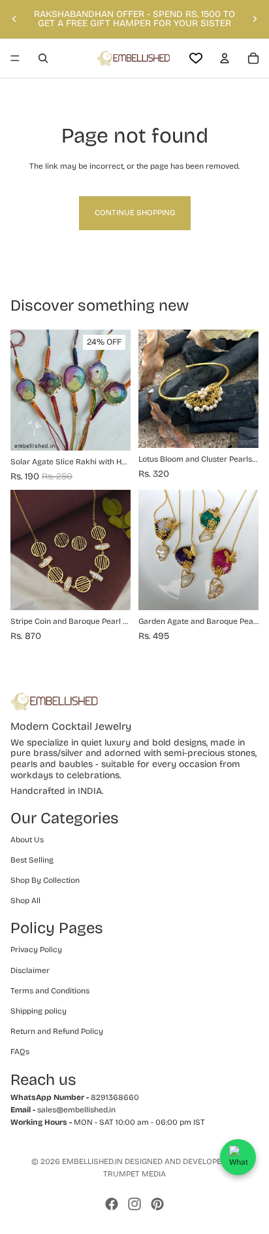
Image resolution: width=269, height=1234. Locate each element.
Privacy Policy (36, 949)
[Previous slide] (14, 19)
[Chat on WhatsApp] (238, 1157)
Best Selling (32, 860)
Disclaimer (30, 970)
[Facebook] (111, 1204)
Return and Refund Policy (56, 1031)
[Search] (43, 58)
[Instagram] (134, 1204)
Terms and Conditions (49, 990)
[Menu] (15, 58)
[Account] (224, 58)
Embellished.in (92, 1161)
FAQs (19, 1051)
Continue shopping (135, 212)
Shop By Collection (45, 880)
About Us (27, 839)
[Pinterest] (157, 1204)
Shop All (25, 900)
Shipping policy (38, 1011)
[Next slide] (254, 19)
